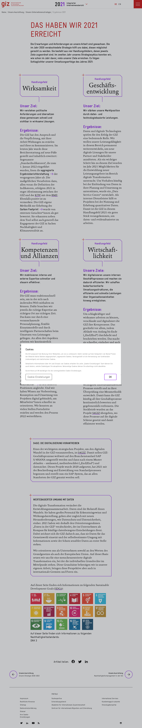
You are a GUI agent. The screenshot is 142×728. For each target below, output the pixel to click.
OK (110, 377)
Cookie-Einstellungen (39, 377)
